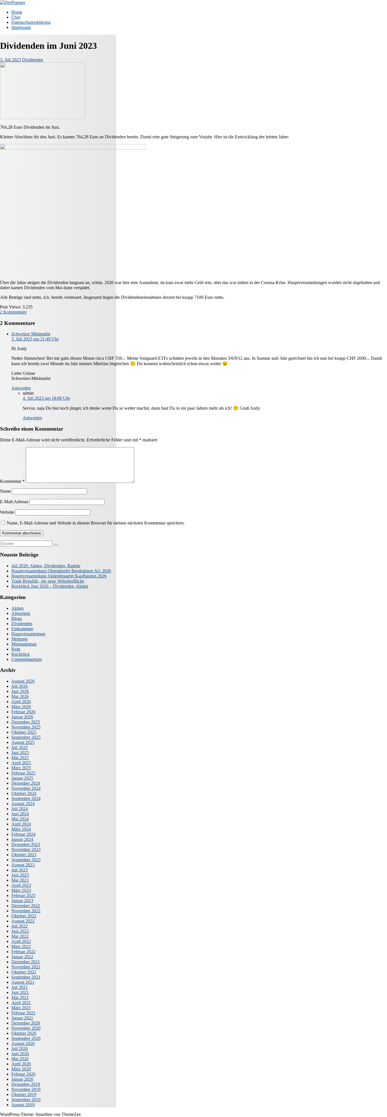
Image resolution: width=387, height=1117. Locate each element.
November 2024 (26, 788)
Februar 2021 (23, 1012)
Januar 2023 (22, 900)
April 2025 (21, 762)
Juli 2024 (19, 808)
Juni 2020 (20, 1053)
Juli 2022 (19, 926)
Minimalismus (24, 644)
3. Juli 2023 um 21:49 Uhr (35, 339)
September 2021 (26, 977)
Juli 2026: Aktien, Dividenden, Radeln (45, 565)
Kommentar (12, 481)
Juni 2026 (20, 691)
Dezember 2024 (25, 783)
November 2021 (26, 966)
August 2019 (23, 1104)
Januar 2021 (22, 1018)
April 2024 (21, 824)
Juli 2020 (19, 1048)
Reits (15, 649)
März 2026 (21, 706)
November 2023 (26, 849)
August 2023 (23, 864)
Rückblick (20, 654)
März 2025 (21, 767)
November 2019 (26, 1089)
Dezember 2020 (25, 1023)
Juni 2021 (20, 992)
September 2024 (26, 798)
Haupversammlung (28, 633)
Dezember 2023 (25, 844)
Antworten (21, 388)
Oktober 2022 (23, 915)
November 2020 (26, 1028)
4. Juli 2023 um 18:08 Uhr (46, 398)
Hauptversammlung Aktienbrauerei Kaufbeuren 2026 (59, 576)
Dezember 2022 (25, 905)
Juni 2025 (20, 752)
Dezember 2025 (25, 722)
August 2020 (23, 1043)
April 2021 (21, 1002)
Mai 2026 (20, 696)
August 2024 (23, 803)
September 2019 (26, 1099)
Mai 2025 (20, 757)
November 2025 (26, 727)
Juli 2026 (19, 686)
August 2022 (23, 921)
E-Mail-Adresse (14, 501)
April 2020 (21, 1063)
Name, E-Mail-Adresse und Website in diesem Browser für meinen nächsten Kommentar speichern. (96, 523)
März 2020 (21, 1069)
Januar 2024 (22, 839)
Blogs (16, 618)
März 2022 (21, 946)
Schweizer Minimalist (30, 333)
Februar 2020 (23, 1074)
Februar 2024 (23, 834)
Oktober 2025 (23, 732)
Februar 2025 (23, 773)
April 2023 (21, 885)
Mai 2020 (20, 1058)
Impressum (21, 27)
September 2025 (26, 737)
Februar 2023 (23, 895)
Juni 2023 (20, 875)
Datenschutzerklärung (30, 22)
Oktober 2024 (23, 793)
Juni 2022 (20, 931)
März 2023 (21, 890)
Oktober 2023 (23, 854)
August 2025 (23, 742)
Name (5, 491)
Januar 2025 (22, 778)
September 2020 (26, 1038)
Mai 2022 (20, 936)
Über (15, 17)
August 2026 (23, 681)
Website (7, 512)
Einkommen (22, 628)
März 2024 (21, 829)
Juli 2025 (19, 747)
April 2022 (21, 941)
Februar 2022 (23, 951)
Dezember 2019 (25, 1084)
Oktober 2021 (23, 972)
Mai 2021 (20, 997)
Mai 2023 (20, 880)
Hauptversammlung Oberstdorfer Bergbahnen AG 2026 (61, 570)
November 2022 (26, 910)
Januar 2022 (22, 956)
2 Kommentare (13, 312)
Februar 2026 (23, 711)
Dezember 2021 (25, 961)
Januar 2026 (22, 716)
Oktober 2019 (23, 1094)
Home (16, 12)
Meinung (19, 638)
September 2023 (26, 859)
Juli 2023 (19, 870)
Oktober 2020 (23, 1033)
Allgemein (20, 613)
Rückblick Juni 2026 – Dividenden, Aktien (49, 586)
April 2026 (21, 701)
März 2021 (21, 1007)
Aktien (17, 608)
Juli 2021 (19, 987)
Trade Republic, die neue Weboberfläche (47, 581)
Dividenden (32, 59)
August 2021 (23, 982)
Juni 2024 (20, 813)
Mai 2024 (20, 818)
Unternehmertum (26, 659)
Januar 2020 (22, 1079)
